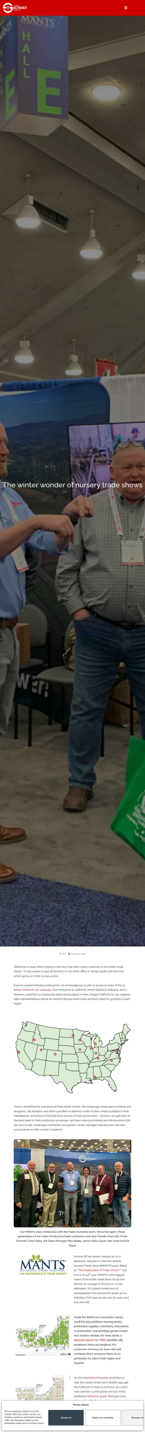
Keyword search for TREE (90, 1339)
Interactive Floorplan (95, 1377)
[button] (125, 7)
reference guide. (97, 1396)
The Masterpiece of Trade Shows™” (99, 1270)
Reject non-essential (102, 1417)
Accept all (66, 1417)
